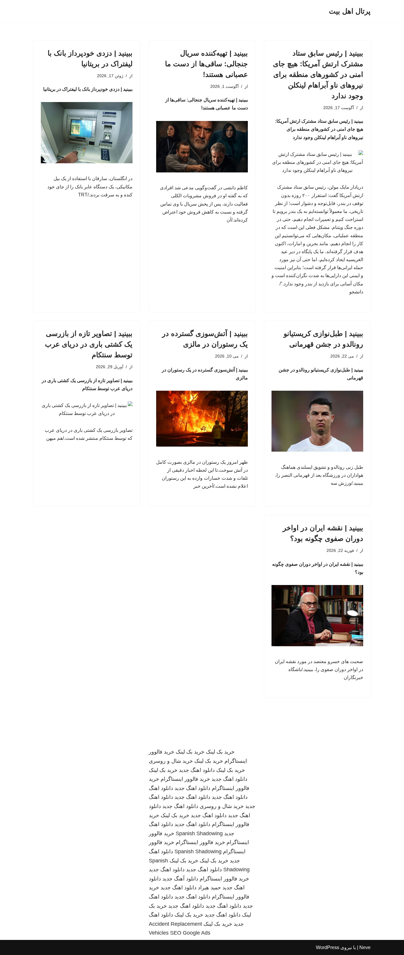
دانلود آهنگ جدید (180, 879)
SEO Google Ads (190, 933)
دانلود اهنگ (161, 788)
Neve (365, 947)
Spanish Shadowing (199, 833)
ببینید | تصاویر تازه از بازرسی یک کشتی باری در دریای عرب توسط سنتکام (88, 344)
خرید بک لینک (220, 752)
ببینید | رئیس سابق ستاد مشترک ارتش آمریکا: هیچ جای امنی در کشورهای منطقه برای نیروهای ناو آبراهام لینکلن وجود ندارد (318, 74)
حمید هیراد (209, 888)
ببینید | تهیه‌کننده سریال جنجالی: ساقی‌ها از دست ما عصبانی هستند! (206, 63)
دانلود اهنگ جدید (197, 770)
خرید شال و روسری (171, 761)
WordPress (327, 947)
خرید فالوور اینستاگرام (185, 779)
